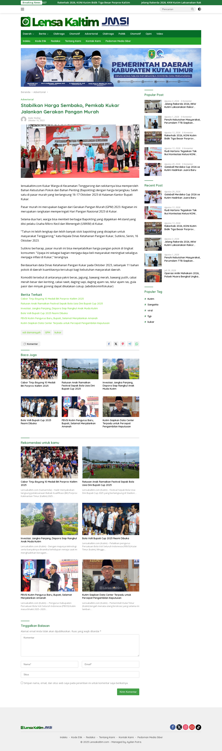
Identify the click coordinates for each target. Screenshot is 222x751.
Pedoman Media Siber (118, 41)
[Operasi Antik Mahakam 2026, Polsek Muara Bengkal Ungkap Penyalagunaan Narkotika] (153, 275)
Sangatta (153, 304)
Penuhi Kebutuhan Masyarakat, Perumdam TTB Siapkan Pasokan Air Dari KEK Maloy (182, 121)
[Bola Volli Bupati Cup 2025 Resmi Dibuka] (39, 406)
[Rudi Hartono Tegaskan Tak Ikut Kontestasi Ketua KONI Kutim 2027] (153, 153)
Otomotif (74, 33)
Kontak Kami (93, 41)
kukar (58, 332)
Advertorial (91, 33)
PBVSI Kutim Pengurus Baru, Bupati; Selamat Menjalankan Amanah (59, 318)
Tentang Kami (73, 41)
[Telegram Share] (129, 343)
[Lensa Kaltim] (75, 21)
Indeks (26, 41)
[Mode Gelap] (199, 9)
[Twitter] (179, 727)
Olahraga (59, 33)
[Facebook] (173, 727)
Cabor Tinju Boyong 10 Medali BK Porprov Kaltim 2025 (52, 298)
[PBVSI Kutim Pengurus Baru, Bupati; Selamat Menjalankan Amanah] (80, 406)
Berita (42, 33)
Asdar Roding (34, 118)
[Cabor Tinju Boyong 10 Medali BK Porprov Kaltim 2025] (39, 369)
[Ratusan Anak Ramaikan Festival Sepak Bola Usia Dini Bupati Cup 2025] (80, 369)
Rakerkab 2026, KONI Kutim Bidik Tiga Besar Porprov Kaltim (67, 2)
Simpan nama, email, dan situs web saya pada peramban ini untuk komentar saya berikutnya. (76, 683)
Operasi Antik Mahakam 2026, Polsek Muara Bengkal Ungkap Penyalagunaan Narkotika (182, 275)
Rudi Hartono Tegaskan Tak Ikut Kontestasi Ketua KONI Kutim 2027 (180, 153)
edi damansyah (32, 332)
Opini (149, 33)
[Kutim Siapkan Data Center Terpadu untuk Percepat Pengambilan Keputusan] (121, 406)
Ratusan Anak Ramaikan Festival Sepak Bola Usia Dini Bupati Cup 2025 (62, 303)
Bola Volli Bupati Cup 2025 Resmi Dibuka (44, 313)
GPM (47, 332)
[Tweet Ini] (115, 343)
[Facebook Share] (109, 343)
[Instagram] (185, 727)
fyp (150, 316)
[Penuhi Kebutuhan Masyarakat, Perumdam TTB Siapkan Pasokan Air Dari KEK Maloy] (153, 122)
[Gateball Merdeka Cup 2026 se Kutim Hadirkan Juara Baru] (153, 169)
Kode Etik (40, 41)
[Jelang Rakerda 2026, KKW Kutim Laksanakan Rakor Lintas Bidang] (153, 106)
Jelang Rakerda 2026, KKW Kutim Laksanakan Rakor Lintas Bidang (155, 2)
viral (150, 310)
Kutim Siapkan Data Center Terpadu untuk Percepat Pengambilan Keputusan (65, 323)
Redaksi (55, 41)
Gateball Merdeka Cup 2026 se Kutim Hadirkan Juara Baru (182, 168)
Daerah (27, 33)
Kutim (151, 298)
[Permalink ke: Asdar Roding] (23, 119)
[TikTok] (198, 727)
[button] (192, 9)
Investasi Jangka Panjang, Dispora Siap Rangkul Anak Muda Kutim (59, 308)
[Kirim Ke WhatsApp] (136, 343)
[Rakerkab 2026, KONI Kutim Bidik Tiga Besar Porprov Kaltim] (153, 137)
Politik (122, 33)
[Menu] (23, 9)
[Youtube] (192, 727)
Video (159, 33)
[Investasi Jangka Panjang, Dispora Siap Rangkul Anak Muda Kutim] (121, 369)
